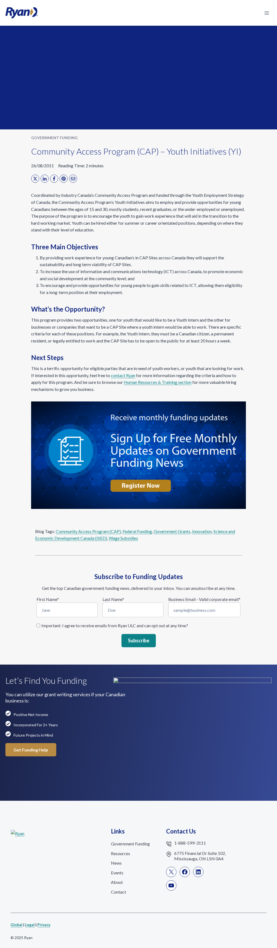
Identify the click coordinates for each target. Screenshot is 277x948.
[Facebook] (54, 179)
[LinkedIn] (45, 179)
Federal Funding (137, 531)
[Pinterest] (64, 179)
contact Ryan (123, 375)
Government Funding (54, 137)
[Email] (73, 179)
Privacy (43, 924)
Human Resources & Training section (158, 382)
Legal (30, 924)
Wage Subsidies (123, 538)
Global (16, 924)
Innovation (202, 531)
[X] (35, 179)
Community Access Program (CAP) (88, 531)
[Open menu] (267, 13)
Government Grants (172, 531)
